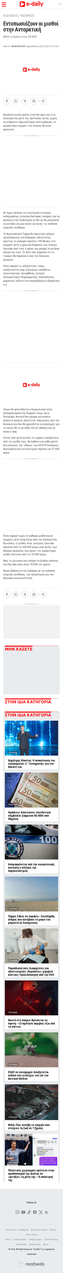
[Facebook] (6, 101)
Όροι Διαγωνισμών (38, 1230)
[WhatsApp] (15, 101)
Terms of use (31, 1235)
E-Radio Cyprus (36, 1239)
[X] (24, 101)
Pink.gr (8, 1239)
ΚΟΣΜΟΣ (27, 15)
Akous (46, 1244)
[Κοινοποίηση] (43, 101)
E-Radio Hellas (20, 1239)
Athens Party (35, 1244)
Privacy (52, 1230)
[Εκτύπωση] (33, 101)
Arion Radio (21, 1244)
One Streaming (51, 1239)
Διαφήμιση (23, 1230)
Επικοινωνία (11, 1230)
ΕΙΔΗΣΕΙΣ (10, 15)
